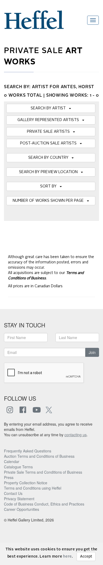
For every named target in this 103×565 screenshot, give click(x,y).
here (67, 556)
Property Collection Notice (25, 482)
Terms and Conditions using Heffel (32, 488)
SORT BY (50, 186)
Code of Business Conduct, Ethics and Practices (44, 504)
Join (92, 352)
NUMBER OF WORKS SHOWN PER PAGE (50, 201)
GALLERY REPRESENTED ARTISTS (49, 120)
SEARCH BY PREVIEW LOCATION (50, 172)
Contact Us (13, 493)
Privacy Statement (19, 498)
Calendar (11, 461)
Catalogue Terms (18, 466)
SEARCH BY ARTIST (50, 108)
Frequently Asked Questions (27, 450)
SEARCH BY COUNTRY (50, 158)
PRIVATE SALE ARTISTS (50, 132)
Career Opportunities (21, 509)
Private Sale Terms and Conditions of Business (43, 472)
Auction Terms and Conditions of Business (39, 456)
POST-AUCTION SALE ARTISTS (50, 143)
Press (8, 477)
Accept (86, 556)
